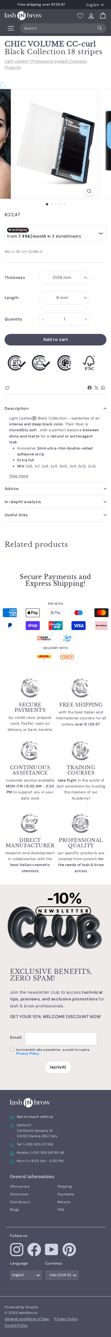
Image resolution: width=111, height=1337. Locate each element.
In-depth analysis (23, 501)
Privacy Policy (27, 1053)
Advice (12, 488)
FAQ (60, 1209)
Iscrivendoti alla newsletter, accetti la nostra (52, 1052)
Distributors (20, 1202)
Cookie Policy (16, 1325)
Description (17, 408)
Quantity (14, 319)
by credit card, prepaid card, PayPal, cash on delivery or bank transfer (30, 723)
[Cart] (102, 15)
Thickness (15, 277)
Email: (16, 1037)
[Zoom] (89, 191)
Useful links (16, 515)
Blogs (14, 1209)
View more (18, 475)
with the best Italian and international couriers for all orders (81, 718)
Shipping (64, 1186)
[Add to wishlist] (17, 388)
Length (12, 297)
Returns (63, 1202)
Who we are (20, 1186)
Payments (65, 1194)
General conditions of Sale (27, 1319)
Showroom (19, 1194)
